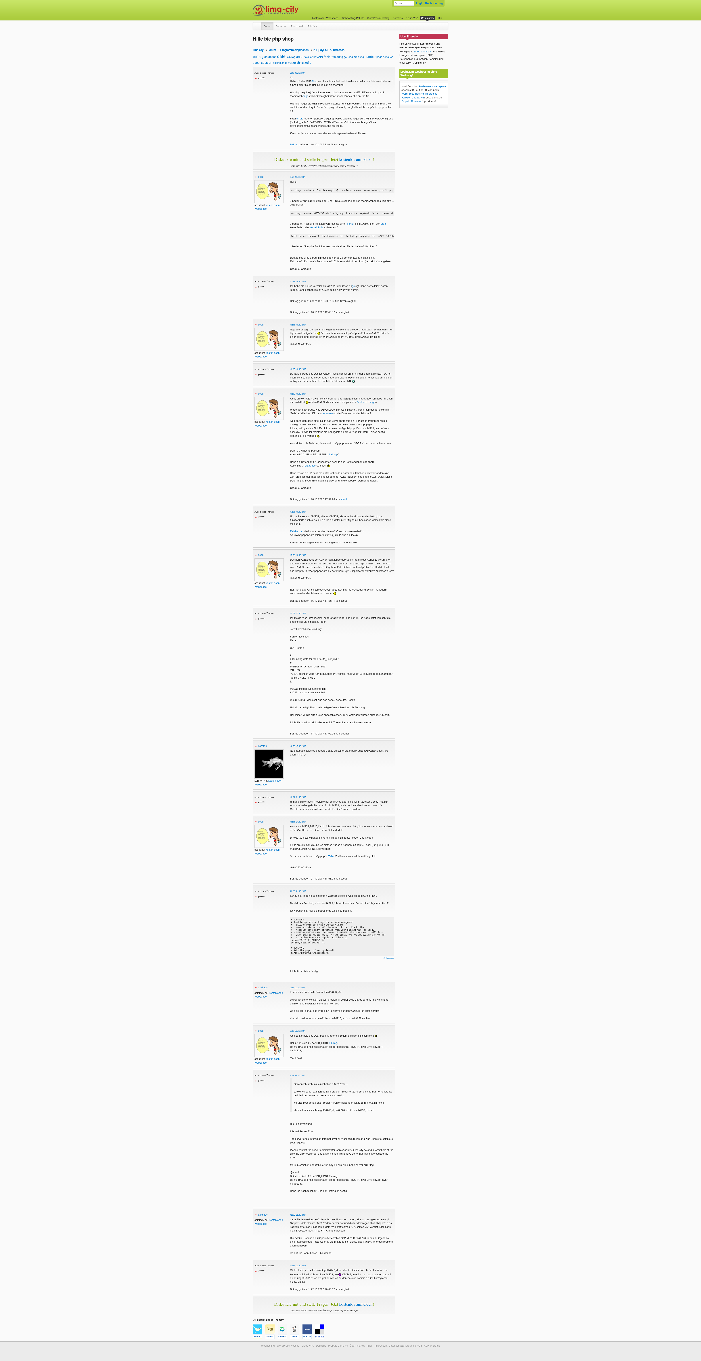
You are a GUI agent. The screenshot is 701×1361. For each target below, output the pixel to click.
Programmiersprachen (294, 50)
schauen (388, 57)
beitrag (258, 56)
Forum (267, 26)
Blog (370, 1345)
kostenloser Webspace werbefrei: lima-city (289, 10)
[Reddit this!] (296, 1337)
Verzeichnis (316, 227)
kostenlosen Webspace (432, 86)
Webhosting (268, 1345)
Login (419, 3)
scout (256, 62)
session (266, 62)
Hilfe (439, 18)
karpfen (262, 746)
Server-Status (432, 1345)
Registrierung (434, 3)
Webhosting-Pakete (353, 18)
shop (284, 62)
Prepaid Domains (411, 101)
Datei (383, 223)
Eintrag (333, 1043)
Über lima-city (357, 1345)
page (379, 57)
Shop (314, 81)
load (350, 57)
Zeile (331, 856)
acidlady (263, 987)
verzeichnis (296, 62)
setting (277, 62)
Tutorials (312, 26)
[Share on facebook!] (308, 1337)
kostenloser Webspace (325, 18)
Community (427, 18)
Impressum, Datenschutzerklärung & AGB (398, 1345)
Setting (333, 454)
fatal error (310, 57)
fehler (320, 57)
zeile (307, 62)
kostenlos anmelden (356, 159)
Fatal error (296, 531)
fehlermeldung (333, 56)
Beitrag (294, 144)
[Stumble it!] (284, 1337)
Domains (398, 18)
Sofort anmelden (422, 51)
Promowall (297, 26)
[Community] (259, 24)
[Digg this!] (271, 1337)
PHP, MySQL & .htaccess (328, 50)
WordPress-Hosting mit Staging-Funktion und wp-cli (419, 95)
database (270, 57)
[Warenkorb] (445, 16)
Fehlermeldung (365, 402)
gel (345, 57)
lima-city (258, 50)
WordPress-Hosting (378, 18)
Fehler (350, 223)
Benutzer (281, 26)
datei (281, 56)
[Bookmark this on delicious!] (321, 1337)
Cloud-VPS (412, 18)
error (300, 56)
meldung (359, 57)
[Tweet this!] (259, 1337)
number (370, 56)
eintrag (291, 57)
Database (310, 465)
